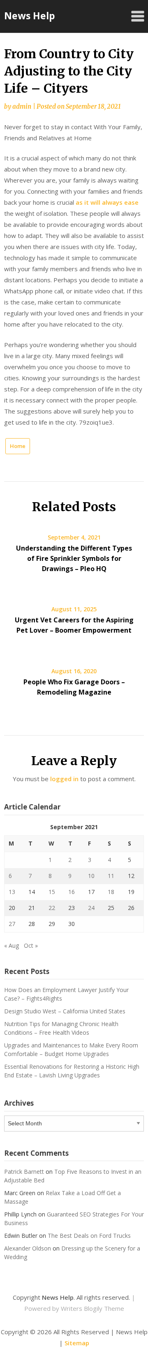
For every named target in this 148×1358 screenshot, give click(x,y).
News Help (29, 15)
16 (71, 892)
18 (111, 892)
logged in (64, 779)
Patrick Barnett (24, 1171)
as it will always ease (107, 202)
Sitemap (77, 1343)
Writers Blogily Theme (92, 1308)
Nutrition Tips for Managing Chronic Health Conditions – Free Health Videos (61, 1028)
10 (91, 876)
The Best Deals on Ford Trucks (89, 1235)
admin (21, 106)
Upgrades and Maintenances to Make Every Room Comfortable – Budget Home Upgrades (71, 1049)
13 (12, 892)
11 (111, 876)
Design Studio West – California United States (64, 1011)
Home (17, 446)
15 (52, 892)
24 (91, 908)
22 (52, 908)
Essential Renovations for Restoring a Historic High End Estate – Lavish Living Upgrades (71, 1071)
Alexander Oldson (27, 1248)
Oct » (31, 945)
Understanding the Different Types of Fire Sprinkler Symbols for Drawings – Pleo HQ (74, 558)
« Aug (11, 945)
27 (12, 924)
